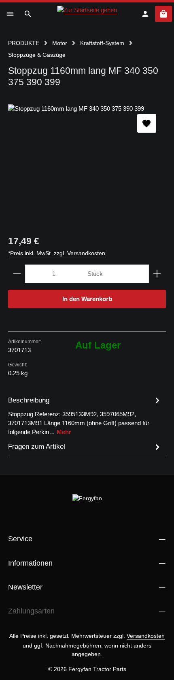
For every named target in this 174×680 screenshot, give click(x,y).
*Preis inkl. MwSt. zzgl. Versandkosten (56, 253)
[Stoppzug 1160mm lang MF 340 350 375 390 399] (87, 165)
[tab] (85, 415)
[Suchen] (28, 14)
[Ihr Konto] (145, 14)
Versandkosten (146, 636)
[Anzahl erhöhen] (157, 274)
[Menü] (10, 14)
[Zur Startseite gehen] (87, 13)
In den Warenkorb (87, 299)
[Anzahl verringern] (16, 274)
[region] (87, 165)
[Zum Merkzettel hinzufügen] (146, 123)
